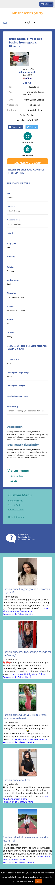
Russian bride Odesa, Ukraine (18, 614)
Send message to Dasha (27, 162)
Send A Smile (15, 505)
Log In (14, 480)
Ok (38, 881)
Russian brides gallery (27, 13)
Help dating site (16, 517)
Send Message (15, 500)
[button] (15, 127)
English (29, 22)
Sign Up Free (17, 475)
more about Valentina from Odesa (25, 610)
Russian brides (24, 537)
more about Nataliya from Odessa (29, 739)
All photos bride (27, 72)
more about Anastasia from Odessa (26, 858)
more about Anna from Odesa (26, 797)
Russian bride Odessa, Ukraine (18, 742)
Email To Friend (16, 509)
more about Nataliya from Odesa (28, 674)
